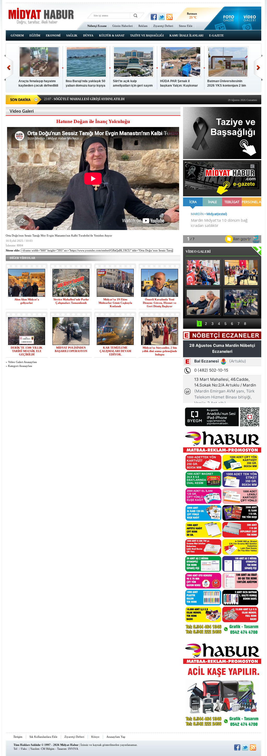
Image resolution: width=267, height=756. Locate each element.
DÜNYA (88, 35)
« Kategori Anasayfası (19, 366)
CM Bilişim (47, 748)
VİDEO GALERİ (198, 251)
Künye (95, 736)
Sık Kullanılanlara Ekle (43, 736)
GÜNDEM (17, 35)
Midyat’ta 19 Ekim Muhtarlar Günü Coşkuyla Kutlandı (115, 303)
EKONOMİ (53, 35)
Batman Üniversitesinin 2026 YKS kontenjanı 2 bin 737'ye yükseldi (226, 83)
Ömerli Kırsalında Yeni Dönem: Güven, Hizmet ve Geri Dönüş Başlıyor (159, 303)
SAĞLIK (71, 35)
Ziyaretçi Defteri (163, 25)
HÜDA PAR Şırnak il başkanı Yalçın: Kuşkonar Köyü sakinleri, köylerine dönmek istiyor (179, 83)
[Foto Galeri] (227, 18)
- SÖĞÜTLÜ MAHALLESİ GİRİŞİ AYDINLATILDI (84, 98)
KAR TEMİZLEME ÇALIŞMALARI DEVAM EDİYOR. (115, 351)
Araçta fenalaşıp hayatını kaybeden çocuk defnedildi (38, 83)
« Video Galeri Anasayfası (21, 362)
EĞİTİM (34, 35)
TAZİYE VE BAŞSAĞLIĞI (147, 35)
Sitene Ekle (185, 25)
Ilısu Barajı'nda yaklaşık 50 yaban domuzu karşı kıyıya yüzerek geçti (85, 83)
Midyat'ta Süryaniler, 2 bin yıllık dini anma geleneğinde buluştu (159, 351)
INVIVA (73, 748)
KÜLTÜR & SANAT (111, 35)
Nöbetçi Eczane (97, 25)
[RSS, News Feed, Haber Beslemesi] (169, 17)
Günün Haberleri (122, 25)
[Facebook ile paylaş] (154, 17)
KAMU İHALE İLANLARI (186, 35)
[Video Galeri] (250, 18)
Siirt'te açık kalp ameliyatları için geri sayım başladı (133, 83)
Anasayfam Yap (115, 736)
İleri (258, 68)
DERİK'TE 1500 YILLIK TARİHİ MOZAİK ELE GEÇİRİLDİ (27, 351)
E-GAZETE (216, 35)
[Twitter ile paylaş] (162, 17)
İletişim (18, 736)
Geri (8, 68)
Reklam (143, 25)
